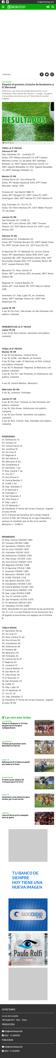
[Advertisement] (28, 42)
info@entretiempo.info (45, 2)
